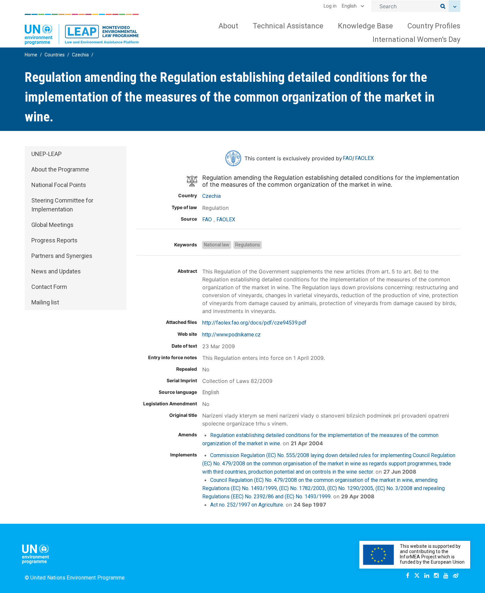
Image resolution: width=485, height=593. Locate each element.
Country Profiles (433, 26)
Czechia (80, 54)
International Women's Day (416, 39)
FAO (347, 158)
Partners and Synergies (61, 255)
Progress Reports (54, 240)
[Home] (82, 29)
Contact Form (49, 286)
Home (31, 54)
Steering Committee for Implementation (62, 205)
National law (216, 244)
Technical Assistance (288, 26)
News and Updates (56, 271)
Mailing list (45, 302)
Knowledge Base (365, 26)
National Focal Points (58, 184)
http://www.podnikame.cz (231, 334)
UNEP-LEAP (46, 153)
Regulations (247, 244)
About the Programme (60, 169)
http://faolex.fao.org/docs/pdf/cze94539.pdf (254, 323)
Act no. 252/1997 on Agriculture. (247, 505)
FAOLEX (364, 158)
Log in (330, 6)
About (228, 26)
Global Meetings (52, 224)
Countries (55, 54)
